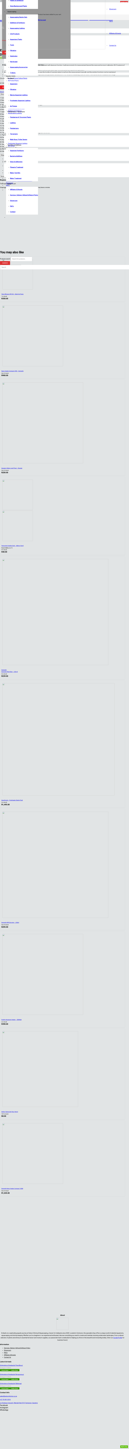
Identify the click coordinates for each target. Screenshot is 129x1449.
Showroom (112, 9)
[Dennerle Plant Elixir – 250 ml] (55, 664)
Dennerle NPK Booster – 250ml (10, 922)
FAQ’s (111, 21)
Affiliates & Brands (115, 33)
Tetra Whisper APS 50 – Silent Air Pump (12, 294)
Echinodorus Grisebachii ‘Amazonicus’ (12, 1374)
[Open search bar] (1, 255)
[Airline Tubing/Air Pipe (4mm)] (40, 1106)
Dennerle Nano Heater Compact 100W (12, 1188)
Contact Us (112, 45)
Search (5, 263)
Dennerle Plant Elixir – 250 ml (9, 671)
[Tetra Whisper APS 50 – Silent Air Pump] (18, 289)
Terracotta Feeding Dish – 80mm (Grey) (12, 545)
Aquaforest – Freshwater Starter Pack (12, 800)
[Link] (53, 49)
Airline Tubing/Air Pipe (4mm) (9, 1112)
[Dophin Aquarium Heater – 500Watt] (43, 1014)
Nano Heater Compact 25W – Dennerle (12, 371)
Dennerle (4, 670)
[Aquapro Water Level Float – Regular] (62, 423)
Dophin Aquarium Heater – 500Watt (11, 1019)
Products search (5, 259)
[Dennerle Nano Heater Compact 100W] (62, 1154)
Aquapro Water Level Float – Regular (11, 468)
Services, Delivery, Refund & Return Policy (17, 1348)
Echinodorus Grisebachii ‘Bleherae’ (11, 1383)
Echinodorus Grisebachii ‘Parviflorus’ (11, 1365)
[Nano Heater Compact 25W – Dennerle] (62, 336)
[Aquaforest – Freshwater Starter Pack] (58, 795)
